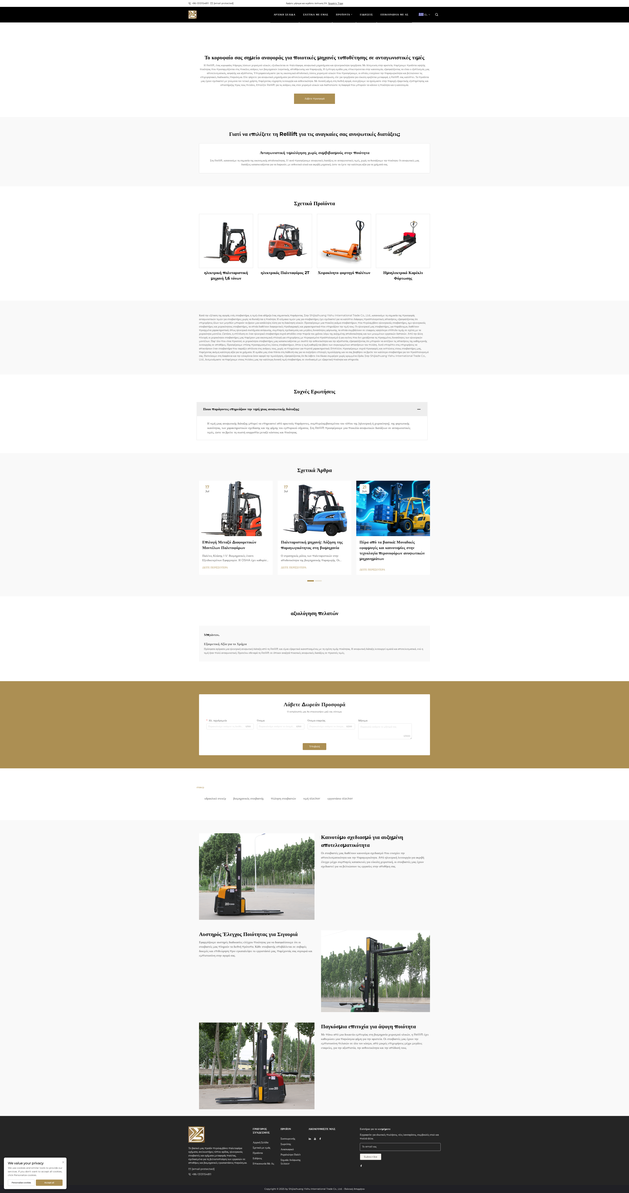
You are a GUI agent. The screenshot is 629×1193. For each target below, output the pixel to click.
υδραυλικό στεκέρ (215, 798)
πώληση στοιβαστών (283, 798)
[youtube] (315, 1139)
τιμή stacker (311, 798)
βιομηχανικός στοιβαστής (248, 798)
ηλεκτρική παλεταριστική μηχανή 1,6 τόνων (226, 275)
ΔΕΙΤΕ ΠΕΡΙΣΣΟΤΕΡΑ (215, 567)
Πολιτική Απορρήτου (354, 1188)
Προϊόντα (258, 1152)
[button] (437, 14)
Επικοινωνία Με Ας (263, 1163)
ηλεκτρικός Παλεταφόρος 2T (285, 272)
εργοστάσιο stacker (340, 798)
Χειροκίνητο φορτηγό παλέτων (344, 272)
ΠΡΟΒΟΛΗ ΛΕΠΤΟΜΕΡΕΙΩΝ (226, 240)
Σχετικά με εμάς (261, 1147)
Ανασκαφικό (287, 1149)
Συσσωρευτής (288, 1138)
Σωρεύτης (286, 1144)
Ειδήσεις (257, 1158)
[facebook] (320, 1139)
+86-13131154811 (200, 3)
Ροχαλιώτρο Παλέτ (291, 1154)
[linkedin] (309, 1139)
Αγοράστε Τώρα (335, 3)
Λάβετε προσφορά (314, 98)
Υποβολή (314, 746)
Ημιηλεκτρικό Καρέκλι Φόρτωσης (403, 275)
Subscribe (370, 1156)
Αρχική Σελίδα (260, 1142)
